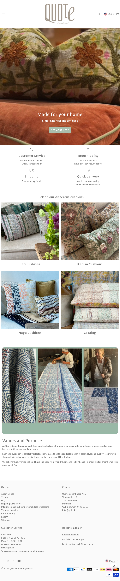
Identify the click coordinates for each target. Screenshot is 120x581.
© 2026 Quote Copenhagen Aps (17, 568)
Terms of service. (9, 510)
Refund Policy (8, 513)
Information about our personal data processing (25, 507)
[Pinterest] (13, 561)
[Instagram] (8, 561)
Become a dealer (70, 534)
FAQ (3, 500)
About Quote (7, 494)
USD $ (111, 14)
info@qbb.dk (68, 510)
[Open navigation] (22, 13)
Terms (4, 497)
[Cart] (117, 14)
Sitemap (5, 520)
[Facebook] (3, 561)
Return (4, 517)
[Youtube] (19, 561)
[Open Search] (100, 14)
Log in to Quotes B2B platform (77, 544)
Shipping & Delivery (10, 503)
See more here (60, 130)
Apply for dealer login (73, 539)
